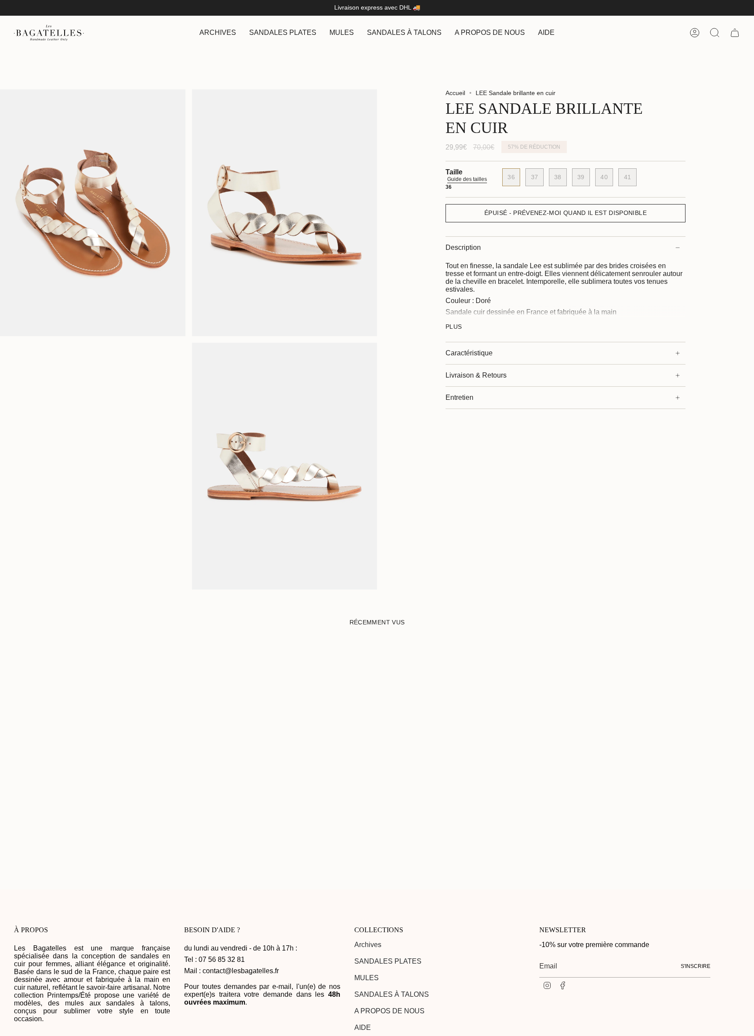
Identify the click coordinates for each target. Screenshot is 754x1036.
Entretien (459, 397)
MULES (366, 977)
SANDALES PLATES (388, 961)
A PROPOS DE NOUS (389, 1011)
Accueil (455, 92)
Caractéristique (469, 353)
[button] (283, 33)
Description (463, 247)
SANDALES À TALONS (391, 994)
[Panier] (735, 32)
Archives (367, 944)
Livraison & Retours (476, 375)
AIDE (362, 1027)
